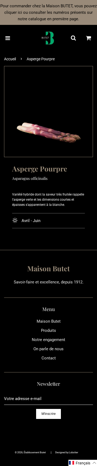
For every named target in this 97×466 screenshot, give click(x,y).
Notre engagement (48, 339)
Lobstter (73, 452)
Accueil (10, 59)
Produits (48, 330)
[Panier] (88, 38)
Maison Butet (49, 321)
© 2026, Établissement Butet (30, 452)
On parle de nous (48, 348)
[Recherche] (73, 38)
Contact (48, 358)
